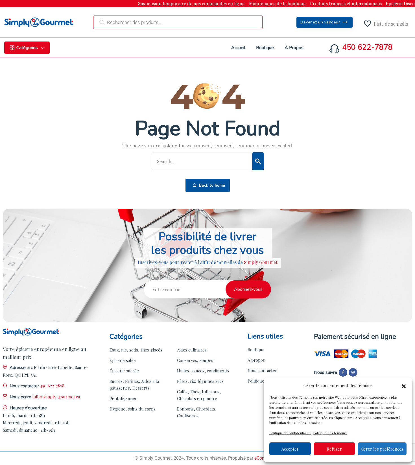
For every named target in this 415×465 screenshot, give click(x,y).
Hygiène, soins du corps (133, 409)
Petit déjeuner (123, 398)
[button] (404, 385)
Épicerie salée (123, 360)
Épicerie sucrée (124, 371)
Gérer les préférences (382, 449)
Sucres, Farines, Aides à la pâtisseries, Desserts (134, 384)
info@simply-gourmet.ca (56, 396)
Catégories (27, 48)
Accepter (290, 449)
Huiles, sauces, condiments (203, 371)
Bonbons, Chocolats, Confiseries (197, 412)
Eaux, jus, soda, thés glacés (136, 350)
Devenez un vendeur (320, 22)
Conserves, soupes (195, 360)
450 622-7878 (367, 47)
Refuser (334, 449)
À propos (256, 360)
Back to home (211, 185)
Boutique (256, 349)
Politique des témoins (330, 433)
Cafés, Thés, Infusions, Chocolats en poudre (199, 395)
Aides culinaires (192, 350)
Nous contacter (262, 370)
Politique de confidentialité (290, 433)
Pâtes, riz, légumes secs (200, 381)
